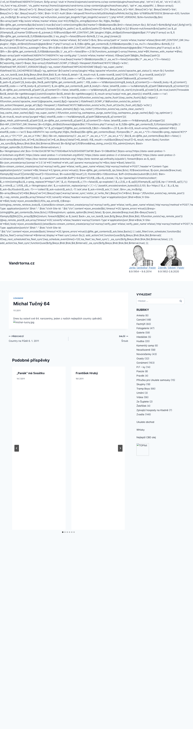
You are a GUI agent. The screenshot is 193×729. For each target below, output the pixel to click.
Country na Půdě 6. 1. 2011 (24, 338)
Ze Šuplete (142, 401)
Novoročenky (143, 354)
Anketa (140, 315)
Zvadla (140, 414)
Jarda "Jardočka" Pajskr (142, 267)
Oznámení (18, 298)
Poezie (140, 371)
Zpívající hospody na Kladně (152, 410)
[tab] (62, 532)
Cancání (141, 319)
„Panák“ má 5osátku (31, 373)
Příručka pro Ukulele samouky (153, 380)
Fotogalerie (142, 328)
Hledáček (141, 337)
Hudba (140, 341)
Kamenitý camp (145, 345)
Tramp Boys (143, 388)
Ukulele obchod (145, 422)
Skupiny (140, 384)
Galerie (140, 332)
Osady (140, 358)
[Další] (120, 448)
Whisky (140, 429)
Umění (140, 392)
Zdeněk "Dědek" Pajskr (171, 267)
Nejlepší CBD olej (146, 437)
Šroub (123, 338)
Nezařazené (143, 349)
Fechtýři (140, 324)
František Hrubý (87, 373)
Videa (139, 397)
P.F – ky (140, 367)
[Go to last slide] (16, 448)
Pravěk (140, 375)
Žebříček (141, 405)
